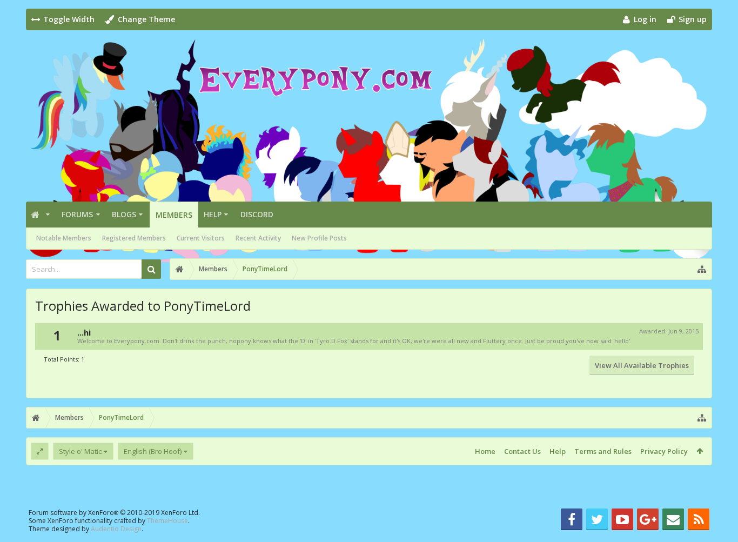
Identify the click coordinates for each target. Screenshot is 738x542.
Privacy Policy (664, 451)
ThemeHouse (167, 520)
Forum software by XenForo (114, 512)
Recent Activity (258, 238)
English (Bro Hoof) (153, 451)
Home (485, 451)
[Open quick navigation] (702, 269)
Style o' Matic (80, 451)
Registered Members (134, 238)
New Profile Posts (319, 238)
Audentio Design (116, 528)
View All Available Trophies (642, 365)
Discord (256, 214)
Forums (77, 214)
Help (213, 214)
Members (174, 215)
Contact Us (522, 451)
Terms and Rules (603, 451)
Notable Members (63, 238)
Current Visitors (201, 238)
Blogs (124, 214)
